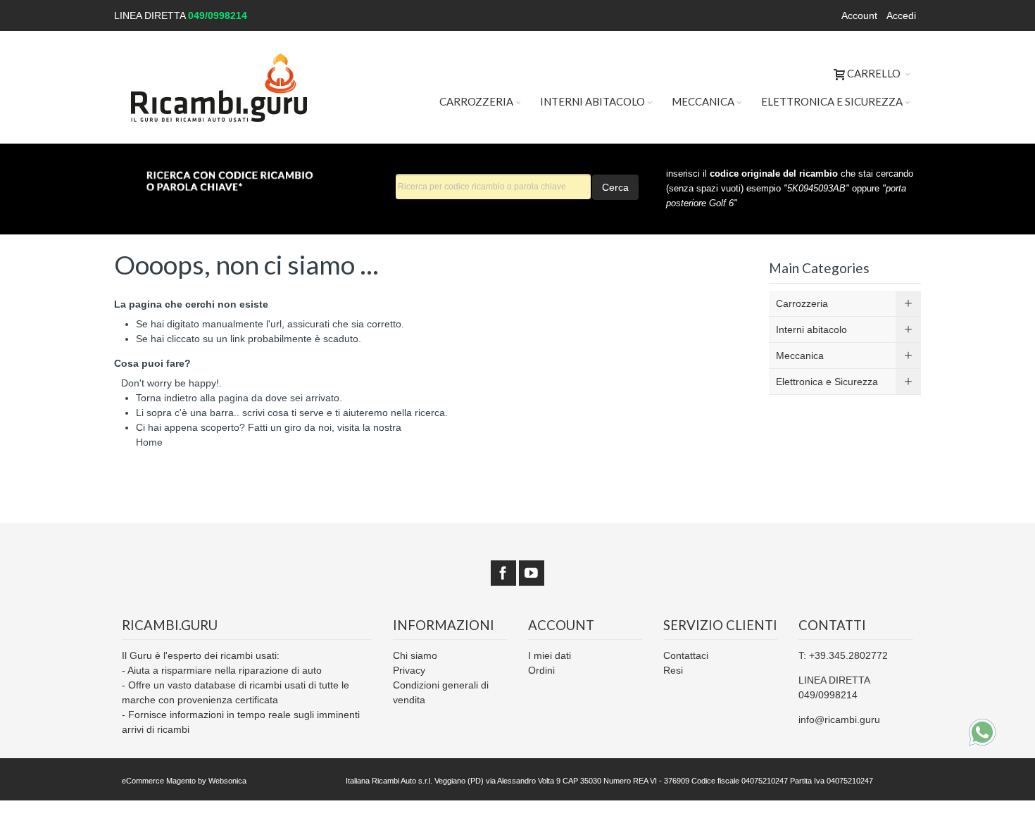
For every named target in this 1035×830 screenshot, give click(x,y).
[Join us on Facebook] (503, 573)
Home (149, 442)
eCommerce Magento (159, 780)
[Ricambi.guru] (219, 87)
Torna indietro (166, 397)
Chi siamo (415, 655)
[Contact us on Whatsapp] (982, 732)
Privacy (409, 670)
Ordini (541, 670)
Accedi (901, 15)
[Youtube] (531, 573)
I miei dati (549, 655)
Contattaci (685, 655)
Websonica (227, 780)
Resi (673, 670)
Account (859, 15)
